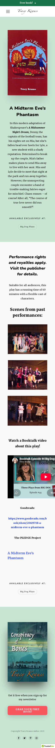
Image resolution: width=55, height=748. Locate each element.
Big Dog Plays (27, 227)
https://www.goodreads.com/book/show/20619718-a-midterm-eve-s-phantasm (27, 523)
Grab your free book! (27, 710)
